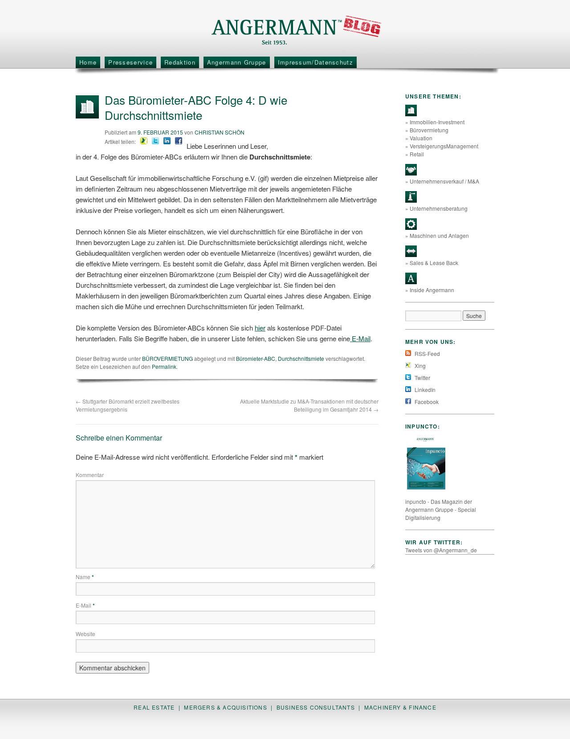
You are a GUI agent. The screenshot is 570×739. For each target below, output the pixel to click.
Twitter (421, 377)
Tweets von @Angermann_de (441, 550)
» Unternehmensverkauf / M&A (442, 181)
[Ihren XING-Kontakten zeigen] (143, 141)
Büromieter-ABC (255, 358)
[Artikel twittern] (155, 141)
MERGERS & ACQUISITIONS (225, 707)
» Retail (414, 154)
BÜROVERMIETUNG (167, 358)
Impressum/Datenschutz (315, 62)
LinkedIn (424, 389)
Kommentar (90, 474)
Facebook (426, 401)
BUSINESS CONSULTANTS (316, 707)
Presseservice (130, 62)
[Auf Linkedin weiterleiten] (167, 141)
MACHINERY (382, 707)
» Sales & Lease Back (431, 262)
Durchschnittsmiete (301, 358)
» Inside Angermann (429, 290)
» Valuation (418, 138)
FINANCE (422, 707)
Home (88, 62)
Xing (419, 365)
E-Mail (360, 338)
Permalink (164, 366)
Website (85, 633)
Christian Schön (219, 132)
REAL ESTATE (154, 707)
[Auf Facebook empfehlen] (178, 141)
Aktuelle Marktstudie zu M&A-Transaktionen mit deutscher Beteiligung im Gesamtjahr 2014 (309, 405)
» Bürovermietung (426, 130)
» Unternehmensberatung (436, 208)
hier (260, 327)
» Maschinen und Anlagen (437, 235)
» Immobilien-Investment (434, 122)
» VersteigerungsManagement (441, 146)
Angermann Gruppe (236, 62)
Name (85, 576)
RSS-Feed (426, 353)
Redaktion (179, 62)
